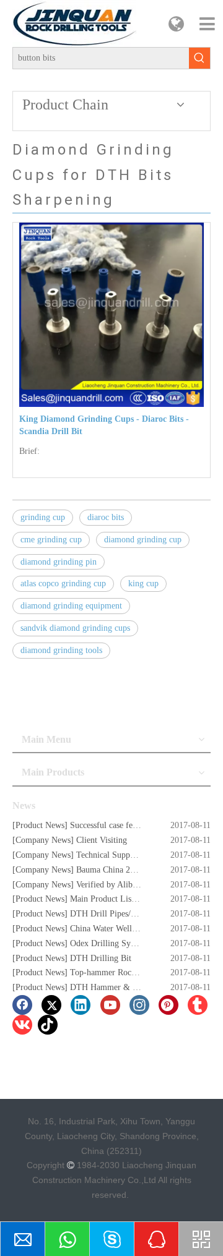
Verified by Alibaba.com (119, 884)
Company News (43, 840)
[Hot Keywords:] (199, 58)
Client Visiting (101, 840)
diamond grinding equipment (71, 605)
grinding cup (42, 517)
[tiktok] (48, 1025)
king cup (143, 583)
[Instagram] (139, 1005)
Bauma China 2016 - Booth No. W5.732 (147, 869)
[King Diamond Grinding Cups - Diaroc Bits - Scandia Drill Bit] (111, 313)
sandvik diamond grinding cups (75, 628)
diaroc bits (105, 517)
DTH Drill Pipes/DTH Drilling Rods (134, 913)
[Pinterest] (168, 1005)
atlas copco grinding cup (63, 583)
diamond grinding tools (61, 650)
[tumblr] (198, 1005)
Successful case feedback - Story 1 (130, 825)
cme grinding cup (51, 539)
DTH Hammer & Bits (108, 987)
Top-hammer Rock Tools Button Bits (134, 972)
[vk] (22, 1025)
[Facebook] (22, 1005)
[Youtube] (110, 1005)
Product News (39, 825)
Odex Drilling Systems (110, 943)
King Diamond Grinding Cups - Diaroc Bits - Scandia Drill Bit (104, 425)
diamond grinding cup (142, 539)
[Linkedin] (80, 1005)
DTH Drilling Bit (100, 958)
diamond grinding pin (58, 561)
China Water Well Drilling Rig (123, 928)
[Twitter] (51, 1005)
